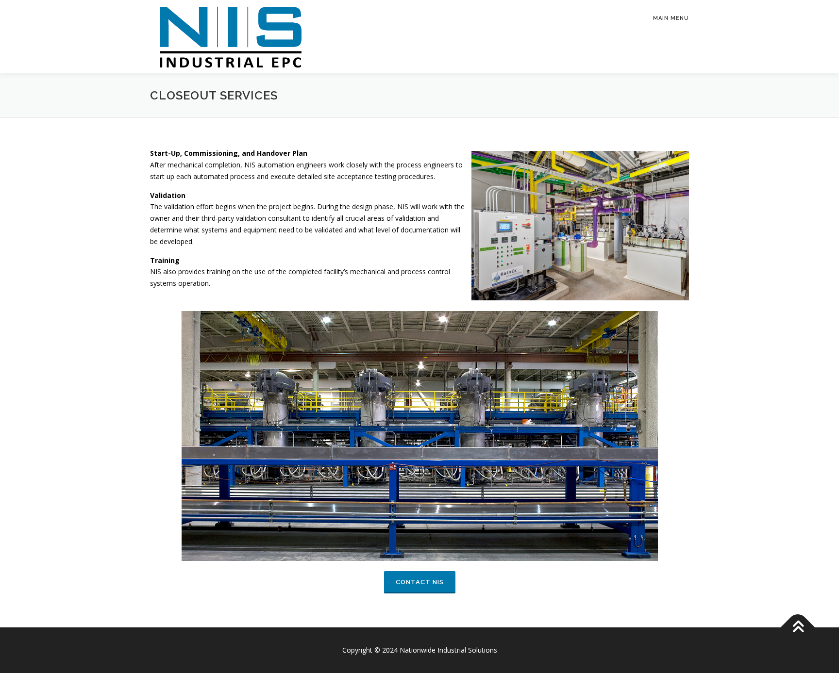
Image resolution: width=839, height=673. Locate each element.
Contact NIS (420, 582)
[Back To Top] (798, 627)
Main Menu (671, 18)
